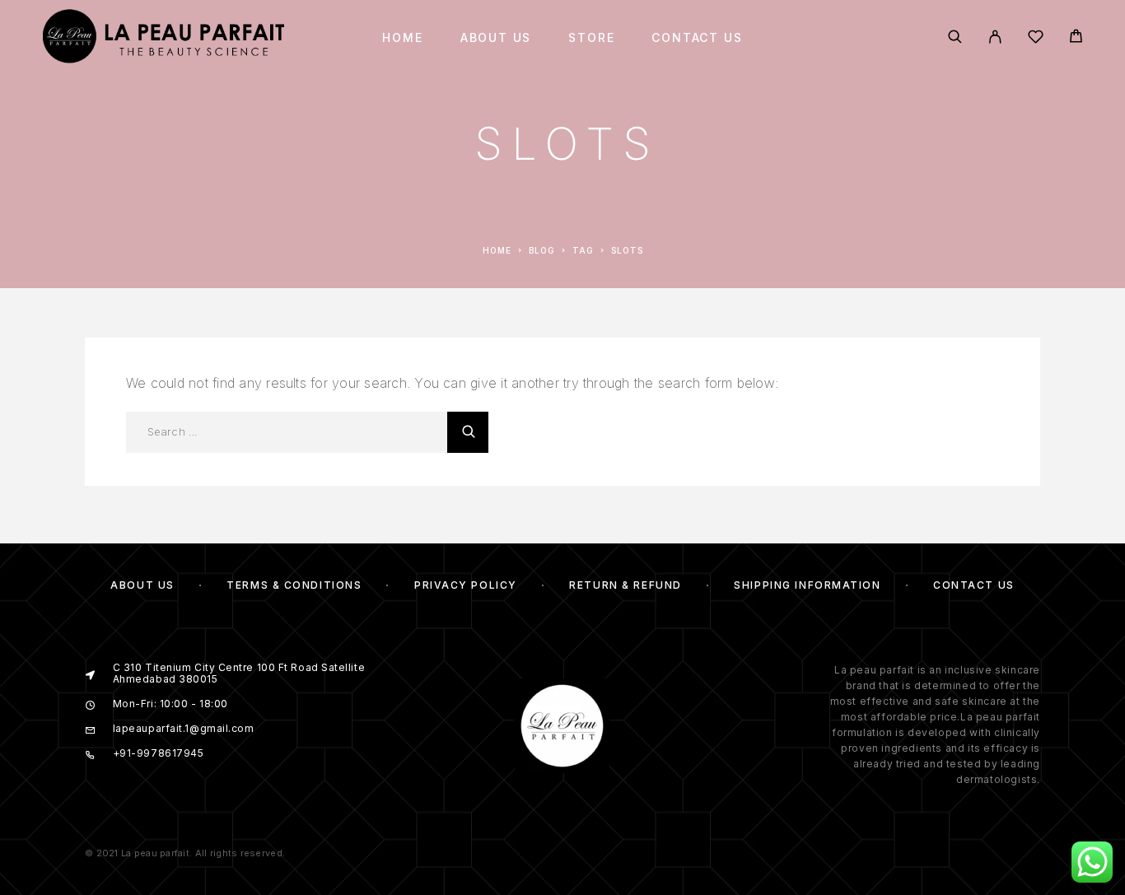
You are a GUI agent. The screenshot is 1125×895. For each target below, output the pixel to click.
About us (496, 37)
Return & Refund (625, 585)
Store (591, 37)
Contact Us (696, 37)
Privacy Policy (465, 585)
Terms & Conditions (294, 585)
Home (402, 37)
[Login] (995, 37)
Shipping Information (807, 585)
